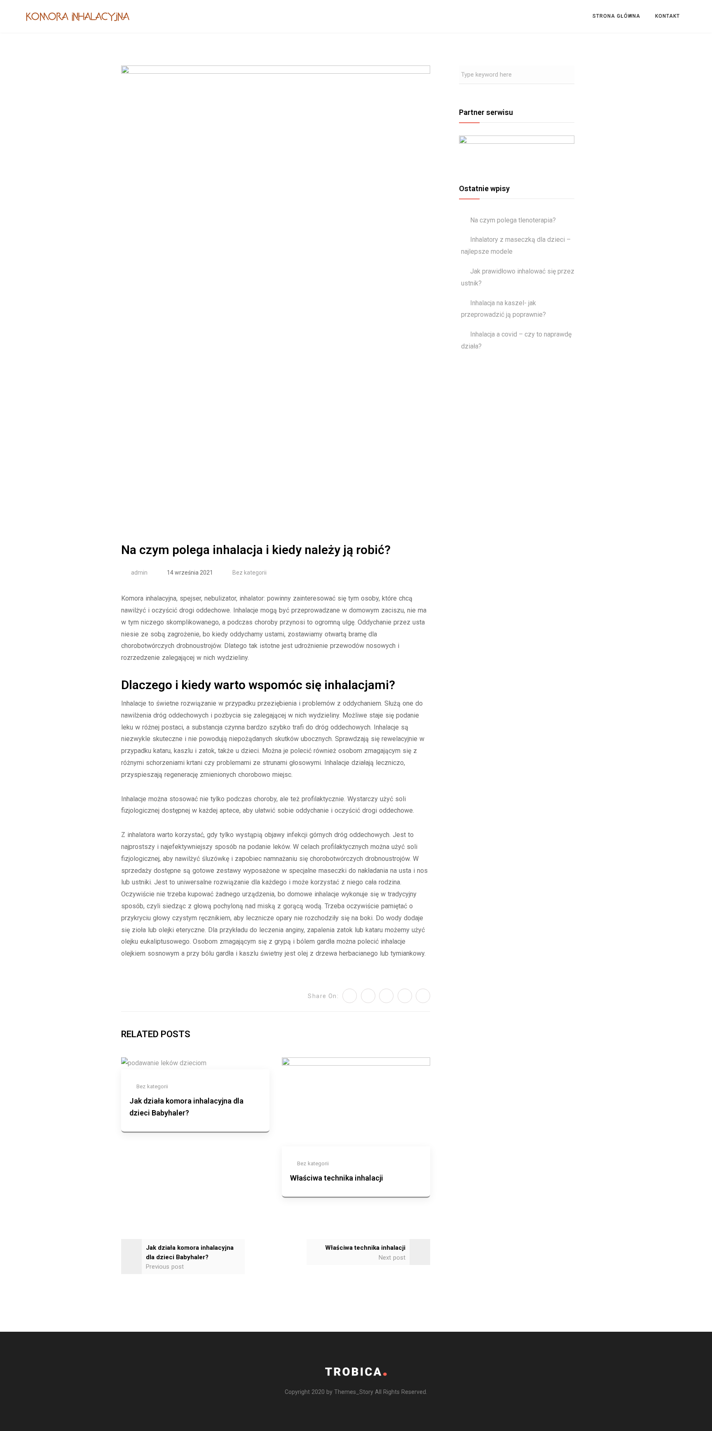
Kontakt (667, 16)
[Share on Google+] (423, 996)
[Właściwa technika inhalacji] (356, 1101)
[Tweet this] (349, 996)
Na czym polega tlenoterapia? (513, 220)
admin (139, 572)
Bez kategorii (249, 572)
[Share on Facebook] (368, 996)
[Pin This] (386, 996)
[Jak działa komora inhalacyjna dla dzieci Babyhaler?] (163, 1063)
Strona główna (616, 16)
